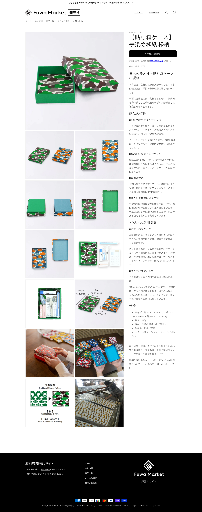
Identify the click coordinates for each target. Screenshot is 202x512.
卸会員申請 (45, 469)
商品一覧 (89, 473)
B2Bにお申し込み (156, 61)
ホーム (88, 463)
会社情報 (89, 468)
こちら (40, 474)
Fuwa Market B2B (53, 506)
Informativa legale (130, 506)
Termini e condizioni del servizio (109, 506)
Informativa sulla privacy (86, 506)
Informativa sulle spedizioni (150, 506)
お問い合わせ (91, 483)
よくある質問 (91, 478)
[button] (167, 12)
